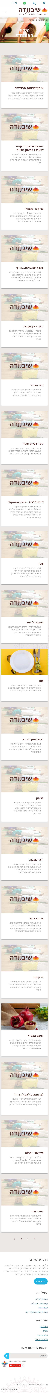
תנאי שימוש (42, 1335)
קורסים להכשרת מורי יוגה (36, 1312)
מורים (45, 1331)
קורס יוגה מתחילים (39, 1303)
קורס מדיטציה (42, 1299)
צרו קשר (41, 1281)
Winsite (14, 1389)
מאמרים (44, 1326)
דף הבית (44, 20)
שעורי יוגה (43, 1307)
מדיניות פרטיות (41, 1339)
